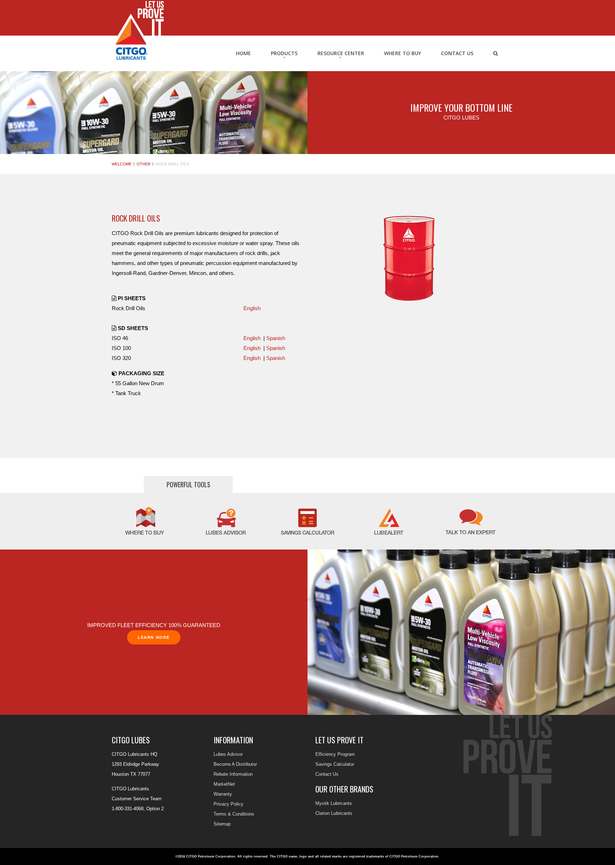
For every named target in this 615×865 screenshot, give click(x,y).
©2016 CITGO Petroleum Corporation (205, 856)
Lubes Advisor (228, 754)
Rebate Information (233, 774)
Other (144, 164)
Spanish (275, 338)
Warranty (223, 794)
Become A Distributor (235, 764)
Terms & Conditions (234, 814)
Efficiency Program (335, 754)
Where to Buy (402, 53)
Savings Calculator (334, 764)
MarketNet (224, 784)
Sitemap (222, 824)
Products (284, 53)
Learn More (154, 637)
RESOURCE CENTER (340, 53)
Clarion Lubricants (333, 813)
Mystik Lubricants (333, 803)
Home (243, 53)
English (252, 308)
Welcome (122, 164)
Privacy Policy (228, 804)
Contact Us (457, 53)
